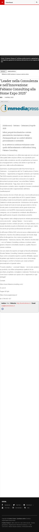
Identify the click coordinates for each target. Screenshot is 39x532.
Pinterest (29, 505)
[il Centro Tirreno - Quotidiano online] (9, 2)
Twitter (18, 505)
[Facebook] (2, 309)
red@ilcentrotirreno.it (8, 306)
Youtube (7, 508)
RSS (28, 508)
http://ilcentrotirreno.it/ (24, 303)
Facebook (7, 505)
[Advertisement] (19, 409)
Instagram (18, 508)
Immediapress (12, 71)
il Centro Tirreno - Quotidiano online (17, 518)
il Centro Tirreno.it (6, 522)
